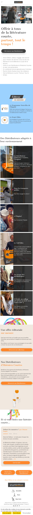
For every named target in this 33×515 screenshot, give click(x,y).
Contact (26, 504)
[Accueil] (18, 2)
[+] (15, 459)
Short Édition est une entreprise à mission (16, 480)
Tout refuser (16, 513)
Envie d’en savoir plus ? (8, 472)
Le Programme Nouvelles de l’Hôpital (20, 106)
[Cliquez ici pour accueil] (16, 485)
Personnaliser (27, 513)
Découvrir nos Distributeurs (16, 383)
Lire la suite (16, 462)
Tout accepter (7, 513)
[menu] (2, 2)
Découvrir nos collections (16, 350)
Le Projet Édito (15, 117)
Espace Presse (8, 502)
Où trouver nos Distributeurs (13, 51)
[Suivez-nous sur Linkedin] (14, 506)
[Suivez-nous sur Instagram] (15, 506)
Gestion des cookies (8, 504)
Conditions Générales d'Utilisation (20, 502)
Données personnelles (18, 504)
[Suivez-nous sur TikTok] (17, 506)
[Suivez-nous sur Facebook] (19, 506)
